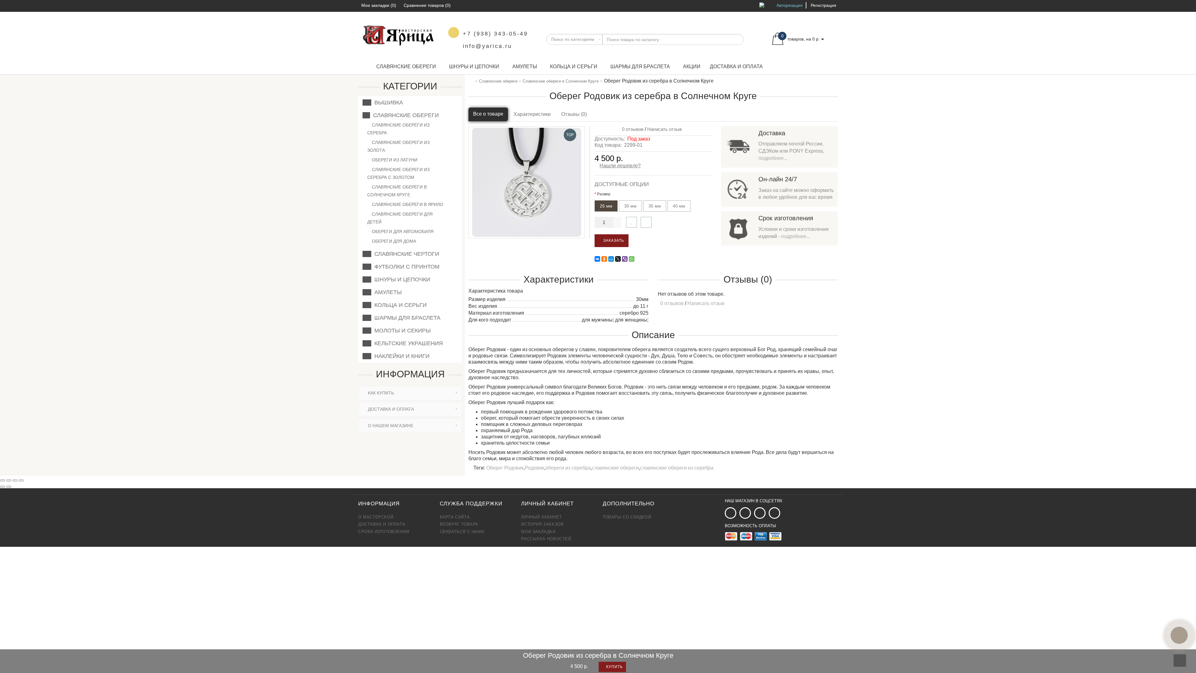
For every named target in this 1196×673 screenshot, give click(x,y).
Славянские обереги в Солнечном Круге (397, 190)
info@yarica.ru (487, 46)
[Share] (8, 480)
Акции (691, 66)
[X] (618, 259)
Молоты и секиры (401, 330)
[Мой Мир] (611, 259)
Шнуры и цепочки (474, 66)
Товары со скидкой (627, 517)
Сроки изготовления (383, 531)
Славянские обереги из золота (398, 146)
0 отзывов (631, 129)
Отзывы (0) (574, 114)
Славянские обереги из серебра (398, 128)
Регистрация (823, 5)
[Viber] (625, 259)
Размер (603, 194)
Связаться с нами (462, 531)
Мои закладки (538, 531)
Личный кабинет (541, 517)
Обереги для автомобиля (402, 231)
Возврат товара (459, 524)
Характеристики (532, 114)
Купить (614, 667)
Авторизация (789, 5)
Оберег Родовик (505, 467)
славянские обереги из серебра (677, 467)
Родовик (534, 467)
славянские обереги (615, 467)
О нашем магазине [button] (390, 425)
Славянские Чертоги (405, 254)
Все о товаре (488, 114)
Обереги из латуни (394, 159)
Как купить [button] (380, 392)
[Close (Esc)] (2, 480)
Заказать (613, 240)
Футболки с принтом (405, 267)
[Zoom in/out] (21, 480)
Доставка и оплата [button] (390, 409)
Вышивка (387, 102)
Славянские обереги (406, 66)
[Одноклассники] (604, 259)
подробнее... (772, 158)
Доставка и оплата (736, 66)
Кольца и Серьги (573, 66)
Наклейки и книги (400, 356)
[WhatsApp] (631, 259)
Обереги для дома (393, 241)
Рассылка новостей (546, 539)
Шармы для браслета (640, 66)
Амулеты (524, 66)
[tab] (410, 393)
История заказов (542, 524)
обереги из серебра (568, 467)
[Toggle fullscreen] (14, 480)
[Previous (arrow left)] (2, 487)
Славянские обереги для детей (400, 218)
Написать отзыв (664, 129)
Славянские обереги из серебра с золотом (398, 173)
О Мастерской (375, 517)
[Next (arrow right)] (8, 487)
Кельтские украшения (407, 343)
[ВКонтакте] (597, 259)
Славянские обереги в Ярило (407, 204)
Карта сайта (455, 517)
